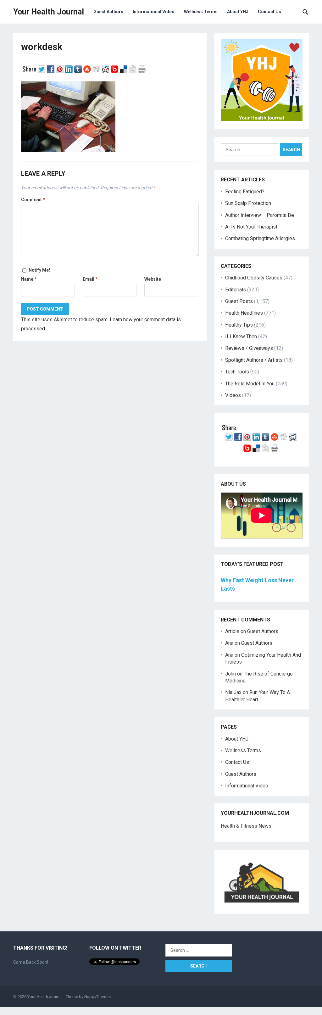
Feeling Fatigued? (244, 192)
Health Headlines (244, 313)
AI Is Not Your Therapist (251, 227)
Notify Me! (39, 270)
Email (90, 279)
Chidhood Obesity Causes (253, 278)
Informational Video (154, 11)
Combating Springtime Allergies (261, 238)
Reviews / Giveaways (249, 348)
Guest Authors (108, 11)
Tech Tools (237, 372)
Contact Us (269, 11)
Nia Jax (233, 692)
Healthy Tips (239, 325)
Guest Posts (239, 301)
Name (28, 279)
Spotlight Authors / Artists (254, 360)
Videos (233, 395)
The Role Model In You (250, 384)
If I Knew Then (241, 336)
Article (232, 631)
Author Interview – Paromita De (259, 215)
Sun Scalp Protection (248, 203)
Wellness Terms (201, 11)
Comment (33, 199)
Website (152, 279)
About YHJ (237, 11)
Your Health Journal (48, 11)
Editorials (235, 290)
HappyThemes (97, 996)
